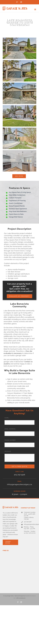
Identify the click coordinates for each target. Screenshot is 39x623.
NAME (7, 418)
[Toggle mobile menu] (35, 9)
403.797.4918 (27, 521)
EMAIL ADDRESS (10, 429)
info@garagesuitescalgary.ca (30, 524)
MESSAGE (8, 451)
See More (19, 176)
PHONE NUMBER (10, 440)
